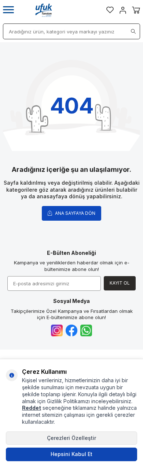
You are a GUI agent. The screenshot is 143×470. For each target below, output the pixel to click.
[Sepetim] (136, 10)
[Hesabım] (123, 10)
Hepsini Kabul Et (71, 454)
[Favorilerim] (110, 10)
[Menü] (8, 10)
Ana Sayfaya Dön (74, 213)
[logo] (43, 10)
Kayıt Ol (120, 283)
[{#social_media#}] (57, 330)
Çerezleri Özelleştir (71, 438)
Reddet (31, 408)
